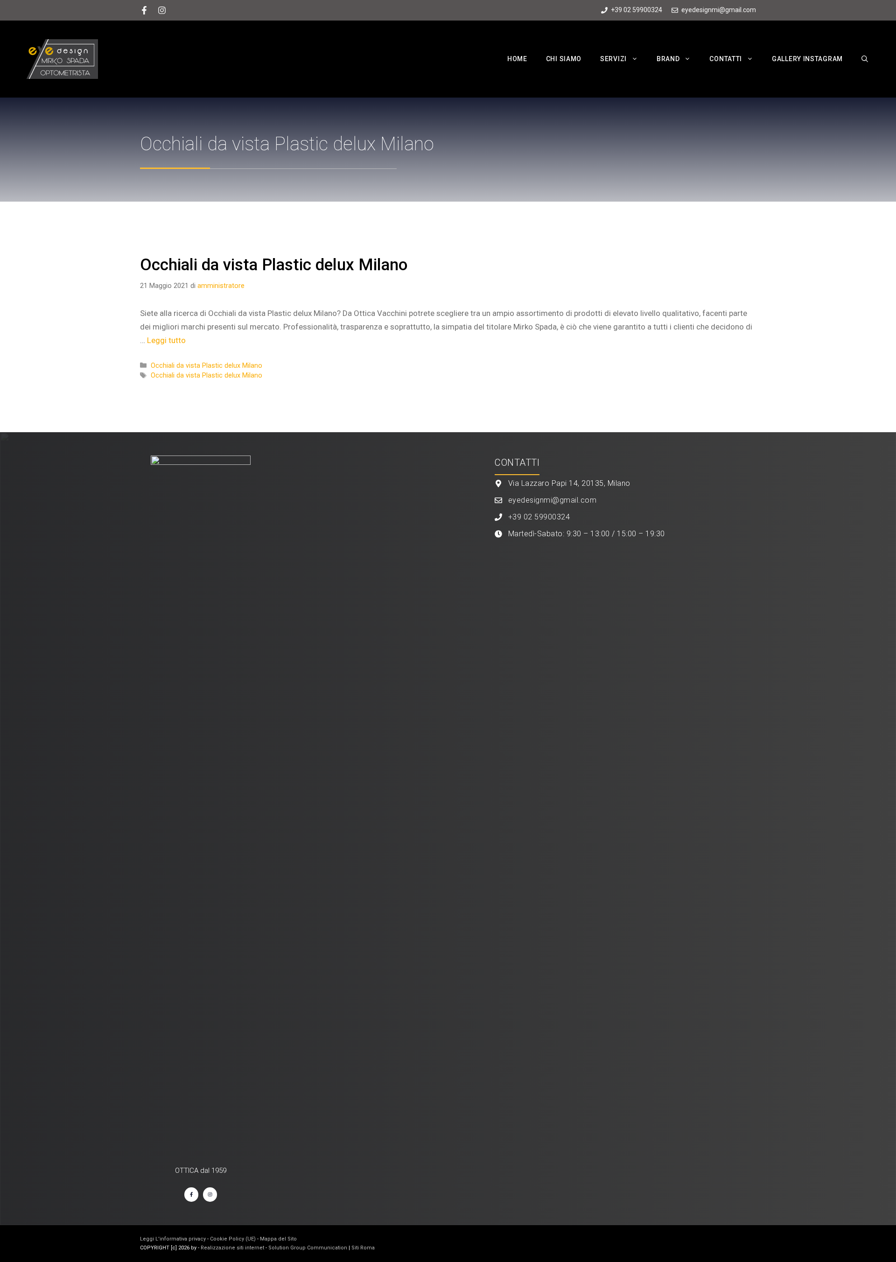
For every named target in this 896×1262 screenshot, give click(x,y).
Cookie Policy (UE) (233, 1239)
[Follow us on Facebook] (144, 10)
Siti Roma (363, 1248)
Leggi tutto (166, 340)
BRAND (668, 59)
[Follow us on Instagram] (162, 10)
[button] (637, 59)
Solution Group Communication (307, 1248)
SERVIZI (613, 59)
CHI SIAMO (563, 59)
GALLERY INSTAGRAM (807, 59)
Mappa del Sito (278, 1239)
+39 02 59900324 (539, 516)
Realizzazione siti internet (232, 1248)
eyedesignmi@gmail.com (552, 500)
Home (517, 59)
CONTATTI (725, 59)
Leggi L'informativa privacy (173, 1239)
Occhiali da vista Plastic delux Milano (273, 264)
